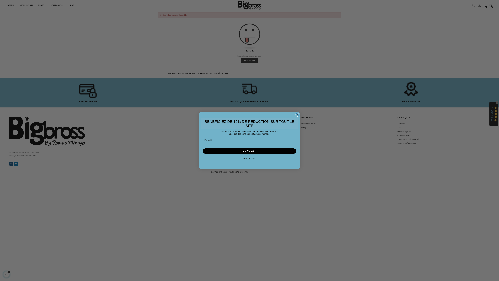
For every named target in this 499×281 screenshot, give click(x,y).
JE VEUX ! (249, 151)
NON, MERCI (249, 159)
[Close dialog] (297, 114)
